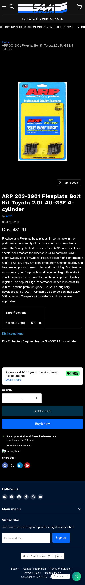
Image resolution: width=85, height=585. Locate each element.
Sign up (61, 538)
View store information (19, 445)
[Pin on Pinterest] (27, 465)
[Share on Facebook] (5, 465)
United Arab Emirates (41, 556)
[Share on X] (12, 465)
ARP (9, 216)
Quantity (7, 389)
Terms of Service (60, 568)
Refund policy (53, 572)
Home (6, 42)
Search (15, 568)
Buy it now (42, 424)
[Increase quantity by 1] (37, 398)
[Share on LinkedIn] (20, 465)
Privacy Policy (32, 572)
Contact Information (34, 568)
